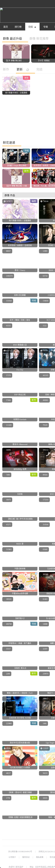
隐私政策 (39, 857)
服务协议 (26, 857)
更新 (19, 69)
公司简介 (12, 857)
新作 (6, 69)
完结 (39, 69)
